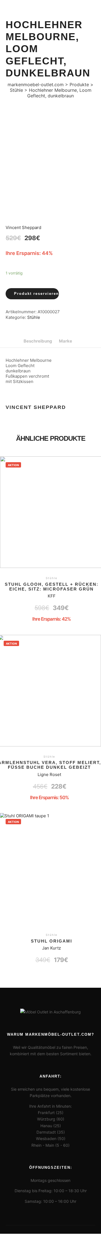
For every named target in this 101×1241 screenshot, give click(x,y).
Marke (65, 341)
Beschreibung (38, 341)
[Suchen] (89, 9)
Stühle (33, 317)
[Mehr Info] (89, 27)
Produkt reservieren (36, 293)
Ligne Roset (49, 774)
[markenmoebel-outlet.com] (20, 27)
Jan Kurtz (51, 948)
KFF (52, 596)
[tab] (38, 341)
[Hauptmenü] (89, 45)
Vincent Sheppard (23, 227)
